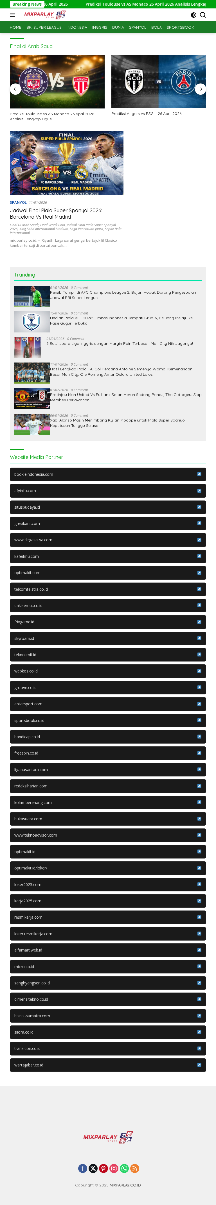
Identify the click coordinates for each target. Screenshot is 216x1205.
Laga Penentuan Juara (86, 228)
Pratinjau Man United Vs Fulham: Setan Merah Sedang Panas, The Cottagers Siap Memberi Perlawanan (126, 397)
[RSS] (134, 1169)
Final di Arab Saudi (24, 225)
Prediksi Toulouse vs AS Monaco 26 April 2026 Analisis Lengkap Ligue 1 (139, 4)
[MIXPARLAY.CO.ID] (44, 15)
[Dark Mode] (193, 15)
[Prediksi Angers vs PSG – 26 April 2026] (158, 81)
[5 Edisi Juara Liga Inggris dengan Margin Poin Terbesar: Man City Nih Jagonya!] (27, 347)
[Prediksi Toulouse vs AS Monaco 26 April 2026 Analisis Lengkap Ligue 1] (57, 81)
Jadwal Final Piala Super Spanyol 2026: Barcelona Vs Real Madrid (56, 213)
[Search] (203, 15)
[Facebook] (82, 1169)
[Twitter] (93, 1169)
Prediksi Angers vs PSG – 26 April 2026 (146, 113)
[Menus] (13, 15)
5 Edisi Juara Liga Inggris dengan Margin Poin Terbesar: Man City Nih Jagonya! (119, 343)
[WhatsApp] (124, 1169)
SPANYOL (18, 202)
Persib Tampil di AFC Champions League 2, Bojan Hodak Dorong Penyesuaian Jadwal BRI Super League (123, 295)
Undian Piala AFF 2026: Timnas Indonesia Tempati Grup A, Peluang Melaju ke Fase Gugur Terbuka (121, 320)
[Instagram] (113, 1169)
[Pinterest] (103, 1169)
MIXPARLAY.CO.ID (125, 1185)
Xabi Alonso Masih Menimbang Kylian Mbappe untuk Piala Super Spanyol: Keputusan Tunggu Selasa (118, 423)
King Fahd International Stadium (43, 228)
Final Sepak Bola (52, 225)
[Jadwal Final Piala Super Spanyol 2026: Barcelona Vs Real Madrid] (66, 163)
